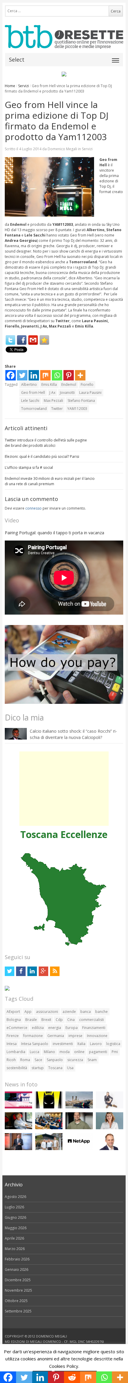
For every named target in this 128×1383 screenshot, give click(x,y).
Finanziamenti (93, 1027)
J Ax (52, 392)
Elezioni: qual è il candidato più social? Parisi (42, 456)
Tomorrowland (34, 408)
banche (101, 1011)
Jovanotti (67, 392)
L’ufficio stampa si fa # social (29, 467)
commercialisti (91, 1019)
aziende (69, 1011)
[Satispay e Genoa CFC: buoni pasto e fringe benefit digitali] (109, 1127)
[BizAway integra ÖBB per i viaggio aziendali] (18, 1127)
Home (10, 85)
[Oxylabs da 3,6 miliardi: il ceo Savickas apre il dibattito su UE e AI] (79, 1127)
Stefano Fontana (81, 400)
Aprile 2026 (14, 1238)
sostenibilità (17, 1067)
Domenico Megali (62, 148)
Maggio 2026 (15, 1227)
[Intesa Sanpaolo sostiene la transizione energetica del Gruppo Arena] (18, 1148)
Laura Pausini (90, 392)
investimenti (63, 1043)
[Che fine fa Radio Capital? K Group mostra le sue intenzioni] (109, 1107)
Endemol (68, 384)
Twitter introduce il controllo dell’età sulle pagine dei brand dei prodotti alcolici (46, 443)
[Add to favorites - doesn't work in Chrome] (44, 340)
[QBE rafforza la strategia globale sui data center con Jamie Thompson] (109, 1148)
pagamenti (98, 1051)
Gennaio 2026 (16, 1269)
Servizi (23, 85)
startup (38, 1067)
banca (85, 1011)
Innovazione (97, 1035)
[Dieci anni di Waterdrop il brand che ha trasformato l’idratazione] (49, 1148)
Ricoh (11, 1059)
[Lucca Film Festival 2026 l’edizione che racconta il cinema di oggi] (18, 1107)
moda (65, 1051)
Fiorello (87, 384)
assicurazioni (47, 1011)
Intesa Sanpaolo (34, 1043)
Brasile (31, 1019)
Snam (92, 1059)
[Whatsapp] (57, 375)
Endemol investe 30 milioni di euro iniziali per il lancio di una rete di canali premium (50, 481)
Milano (49, 1051)
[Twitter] (10, 340)
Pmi (115, 1051)
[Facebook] (21, 340)
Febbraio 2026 (17, 1259)
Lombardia (16, 1051)
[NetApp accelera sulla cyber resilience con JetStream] (79, 1148)
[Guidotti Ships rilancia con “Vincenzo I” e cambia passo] (79, 1107)
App (28, 1011)
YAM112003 (77, 408)
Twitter (57, 408)
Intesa (12, 1043)
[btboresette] (64, 43)
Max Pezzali (53, 400)
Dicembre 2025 (18, 1279)
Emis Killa (49, 384)
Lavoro (96, 1043)
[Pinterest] (68, 375)
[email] (33, 340)
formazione (33, 1035)
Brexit (46, 1019)
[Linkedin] (34, 375)
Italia (81, 1043)
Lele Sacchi (30, 400)
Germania (55, 1035)
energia (54, 1027)
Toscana (55, 1067)
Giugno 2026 (15, 1217)
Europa (71, 1027)
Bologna (14, 1019)
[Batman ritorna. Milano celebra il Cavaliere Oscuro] (49, 1107)
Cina (71, 1019)
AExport (13, 1011)
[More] (80, 375)
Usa (70, 1067)
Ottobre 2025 (16, 1300)
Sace (38, 1059)
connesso (33, 508)
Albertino (29, 384)
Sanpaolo (55, 1059)
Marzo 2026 (15, 1248)
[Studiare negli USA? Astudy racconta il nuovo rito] (49, 1127)
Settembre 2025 (18, 1311)
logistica (113, 1043)
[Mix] (45, 375)
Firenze (13, 1035)
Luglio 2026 (14, 1207)
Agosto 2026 (15, 1196)
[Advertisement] (64, 788)
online (79, 1051)
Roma (25, 1059)
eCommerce (17, 1027)
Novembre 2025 (18, 1290)
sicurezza (75, 1059)
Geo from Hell (33, 392)
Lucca (34, 1051)
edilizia (38, 1027)
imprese (75, 1035)
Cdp (59, 1019)
